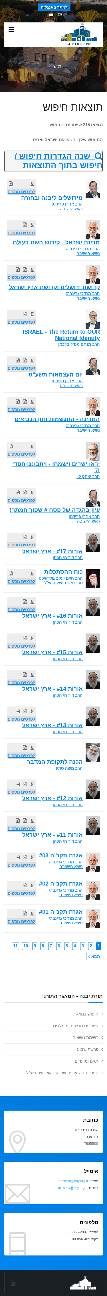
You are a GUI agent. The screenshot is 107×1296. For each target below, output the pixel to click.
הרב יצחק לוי (88, 476)
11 (15, 945)
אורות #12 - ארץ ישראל (52, 798)
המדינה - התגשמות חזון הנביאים (57, 419)
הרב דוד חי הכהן (68, 557)
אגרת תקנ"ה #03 (61, 855)
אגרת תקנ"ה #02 (61, 883)
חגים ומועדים (86, 1061)
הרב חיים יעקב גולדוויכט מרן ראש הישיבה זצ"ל (61, 580)
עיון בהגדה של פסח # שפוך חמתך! (55, 510)
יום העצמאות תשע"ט (56, 374)
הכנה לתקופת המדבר (55, 762)
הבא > (94, 956)
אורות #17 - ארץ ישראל (52, 551)
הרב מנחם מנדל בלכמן (79, 344)
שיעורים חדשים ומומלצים (75, 1025)
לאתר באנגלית (54, 7)
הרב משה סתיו (69, 768)
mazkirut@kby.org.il (73, 1181)
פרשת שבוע (87, 1049)
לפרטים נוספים (21, 191)
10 (25, 945)
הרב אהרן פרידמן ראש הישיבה (67, 206)
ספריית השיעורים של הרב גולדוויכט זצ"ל (62, 1072)
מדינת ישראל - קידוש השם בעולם (56, 242)
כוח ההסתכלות (63, 572)
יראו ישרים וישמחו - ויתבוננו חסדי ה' (56, 467)
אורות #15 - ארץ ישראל (52, 652)
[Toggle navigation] (11, 29)
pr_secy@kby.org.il (72, 1188)
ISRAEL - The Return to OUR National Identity (61, 335)
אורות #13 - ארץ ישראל (52, 725)
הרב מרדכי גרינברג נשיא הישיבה (83, 251)
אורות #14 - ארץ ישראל (52, 689)
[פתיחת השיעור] (11, 183)
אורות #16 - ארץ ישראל (52, 616)
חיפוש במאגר (86, 1013)
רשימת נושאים (85, 1037)
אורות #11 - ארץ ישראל (52, 835)
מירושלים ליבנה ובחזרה (52, 198)
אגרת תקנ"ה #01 (61, 912)
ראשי (57, 66)
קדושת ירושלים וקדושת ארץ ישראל (54, 287)
